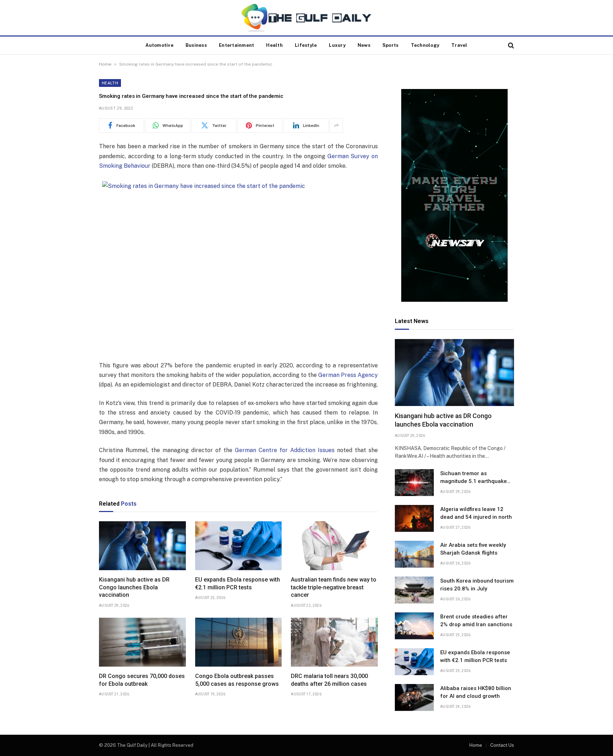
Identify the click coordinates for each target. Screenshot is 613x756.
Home (105, 64)
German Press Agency (348, 375)
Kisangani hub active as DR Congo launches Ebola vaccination (134, 587)
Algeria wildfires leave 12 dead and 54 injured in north (476, 513)
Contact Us (502, 745)
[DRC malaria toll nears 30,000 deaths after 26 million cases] (334, 642)
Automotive (159, 45)
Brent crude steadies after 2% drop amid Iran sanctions (476, 620)
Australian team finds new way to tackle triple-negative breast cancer (333, 587)
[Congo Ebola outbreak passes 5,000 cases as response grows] (238, 642)
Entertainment (236, 45)
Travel (459, 45)
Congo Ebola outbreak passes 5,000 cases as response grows (237, 680)
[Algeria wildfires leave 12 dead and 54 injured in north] (414, 518)
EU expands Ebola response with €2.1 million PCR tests (237, 583)
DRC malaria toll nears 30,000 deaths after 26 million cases (329, 680)
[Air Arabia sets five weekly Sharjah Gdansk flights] (414, 554)
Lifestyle (306, 45)
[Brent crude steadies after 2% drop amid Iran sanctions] (414, 625)
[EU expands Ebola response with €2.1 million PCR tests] (238, 545)
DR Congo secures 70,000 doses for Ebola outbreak (142, 680)
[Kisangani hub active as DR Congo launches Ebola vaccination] (142, 545)
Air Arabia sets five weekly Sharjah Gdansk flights (473, 549)
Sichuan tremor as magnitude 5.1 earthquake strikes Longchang (473, 477)
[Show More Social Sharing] (336, 125)
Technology (425, 45)
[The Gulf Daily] (306, 17)
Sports (390, 45)
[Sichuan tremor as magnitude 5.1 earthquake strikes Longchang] (414, 482)
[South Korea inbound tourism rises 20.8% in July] (414, 590)
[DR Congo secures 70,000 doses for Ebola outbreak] (142, 642)
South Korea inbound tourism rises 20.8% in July (477, 584)
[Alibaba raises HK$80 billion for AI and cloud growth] (414, 697)
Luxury (337, 45)
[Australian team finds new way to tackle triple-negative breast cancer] (334, 545)
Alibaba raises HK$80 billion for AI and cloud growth (475, 692)
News (364, 45)
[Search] (510, 46)
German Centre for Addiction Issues (285, 450)
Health (274, 45)
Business (196, 45)
